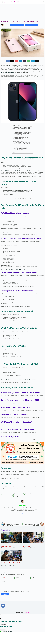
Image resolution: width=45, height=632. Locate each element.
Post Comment (5, 594)
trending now (16, 496)
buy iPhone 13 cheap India (7, 493)
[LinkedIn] (20, 61)
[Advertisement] (22, 12)
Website (32, 577)
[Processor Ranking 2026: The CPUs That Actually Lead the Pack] (11, 537)
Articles (11, 24)
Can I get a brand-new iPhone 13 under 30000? (22, 143)
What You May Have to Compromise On (20, 137)
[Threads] (37, 61)
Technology (27, 24)
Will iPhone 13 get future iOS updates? (20, 147)
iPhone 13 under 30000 (18, 493)
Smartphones (21, 24)
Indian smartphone (5, 66)
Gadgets (16, 24)
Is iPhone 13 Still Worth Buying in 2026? (20, 139)
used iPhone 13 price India (26, 496)
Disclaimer (15, 152)
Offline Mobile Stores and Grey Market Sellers (21, 133)
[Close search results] (0, 619)
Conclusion (15, 150)
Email (17, 577)
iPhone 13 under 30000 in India (31, 493)
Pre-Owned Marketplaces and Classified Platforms (22, 132)
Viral (36, 24)
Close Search (2, 629)
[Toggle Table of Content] (30, 126)
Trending (32, 24)
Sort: (1, 624)
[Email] (24, 61)
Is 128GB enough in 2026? (18, 149)
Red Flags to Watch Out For (18, 138)
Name (3, 577)
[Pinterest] (16, 61)
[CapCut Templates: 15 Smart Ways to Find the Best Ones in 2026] (11, 555)
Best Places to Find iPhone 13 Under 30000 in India (22, 129)
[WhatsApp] (28, 61)
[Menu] (43, 1)
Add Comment (5, 581)
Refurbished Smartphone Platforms (20, 131)
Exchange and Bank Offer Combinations (20, 134)
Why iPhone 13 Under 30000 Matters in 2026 (21, 127)
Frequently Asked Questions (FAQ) (19, 141)
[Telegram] (33, 61)
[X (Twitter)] (12, 61)
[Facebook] (8, 61)
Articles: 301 (22, 515)
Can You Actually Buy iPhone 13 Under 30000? (21, 128)
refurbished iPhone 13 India (7, 496)
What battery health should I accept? (20, 144)
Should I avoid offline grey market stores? (21, 148)
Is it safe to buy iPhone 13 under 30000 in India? (22, 142)
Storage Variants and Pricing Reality (19, 135)
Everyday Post (14, 1)
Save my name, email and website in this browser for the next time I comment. (15, 591)
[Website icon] (22, 513)
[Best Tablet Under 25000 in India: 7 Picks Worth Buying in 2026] (33, 537)
